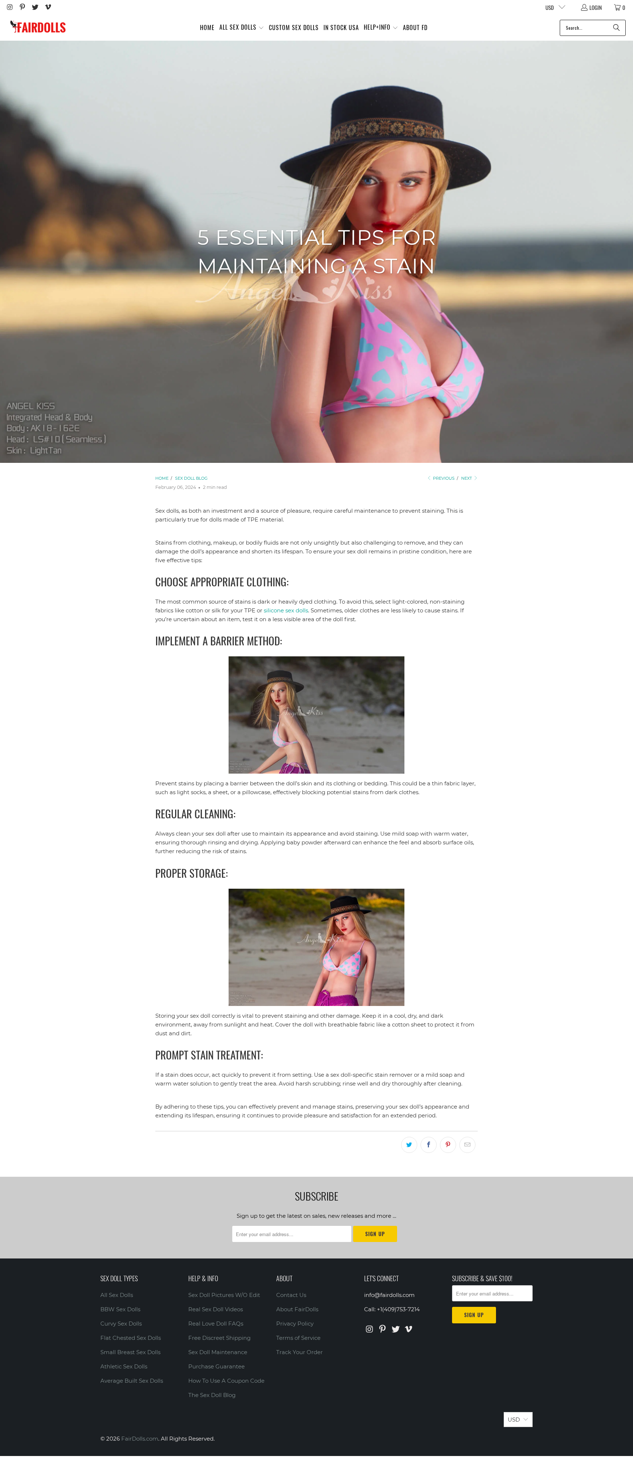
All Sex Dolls (116, 1294)
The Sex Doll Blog (212, 1395)
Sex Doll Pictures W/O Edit (224, 1294)
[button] (241, 27)
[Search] (616, 28)
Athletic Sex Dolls (123, 1366)
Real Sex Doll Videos (215, 1309)
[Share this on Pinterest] (448, 1145)
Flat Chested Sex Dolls (130, 1337)
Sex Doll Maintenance (217, 1352)
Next (467, 478)
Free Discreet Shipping (219, 1337)
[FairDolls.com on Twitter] (34, 7)
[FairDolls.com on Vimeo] (47, 7)
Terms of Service (298, 1337)
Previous (443, 478)
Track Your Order (299, 1352)
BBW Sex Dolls (120, 1309)
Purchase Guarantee (216, 1366)
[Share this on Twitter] (409, 1145)
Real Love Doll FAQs (215, 1323)
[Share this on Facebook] (429, 1145)
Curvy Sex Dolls (121, 1323)
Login (595, 7)
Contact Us (291, 1294)
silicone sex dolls (286, 610)
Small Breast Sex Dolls (130, 1352)
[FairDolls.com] (37, 28)
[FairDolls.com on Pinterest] (22, 7)
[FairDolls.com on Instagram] (9, 7)
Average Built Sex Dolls (131, 1380)
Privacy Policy (295, 1323)
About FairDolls (297, 1309)
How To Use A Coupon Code (226, 1380)
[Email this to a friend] (467, 1145)
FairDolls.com (139, 1438)
